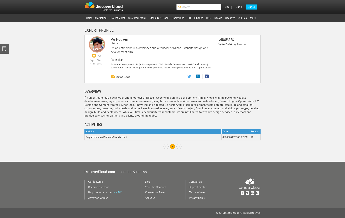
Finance (198, 18)
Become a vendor (98, 187)
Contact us (195, 181)
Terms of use (197, 192)
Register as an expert (104, 192)
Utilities (242, 18)
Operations (178, 18)
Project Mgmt (117, 18)
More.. (253, 18)
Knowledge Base (155, 192)
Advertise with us (98, 198)
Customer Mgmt (137, 18)
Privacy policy (197, 198)
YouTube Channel (155, 187)
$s (105, 7)
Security (230, 18)
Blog (227, 6)
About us (150, 198)
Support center (197, 187)
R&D (208, 18)
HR (189, 18)
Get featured (95, 181)
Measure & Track (159, 18)
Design (218, 18)
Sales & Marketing (96, 18)
